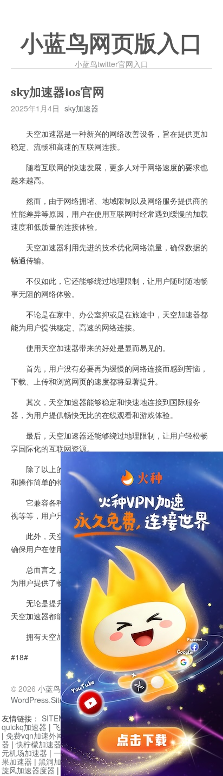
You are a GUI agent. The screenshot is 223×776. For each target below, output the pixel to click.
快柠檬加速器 (38, 744)
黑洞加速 (53, 761)
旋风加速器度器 (28, 770)
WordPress (30, 699)
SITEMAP (58, 718)
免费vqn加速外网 (35, 735)
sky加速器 (81, 108)
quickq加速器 (24, 726)
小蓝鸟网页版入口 (111, 43)
